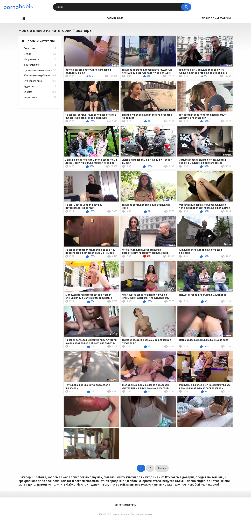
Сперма (40, 92)
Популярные (115, 18)
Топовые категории (40, 41)
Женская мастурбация (40, 75)
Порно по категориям (216, 18)
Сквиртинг (40, 48)
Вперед (161, 468)
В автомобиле (40, 64)
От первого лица (40, 81)
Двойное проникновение (40, 70)
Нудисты (40, 86)
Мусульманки (40, 59)
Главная (24, 18)
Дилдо (40, 54)
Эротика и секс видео (120, 514)
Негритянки (40, 97)
